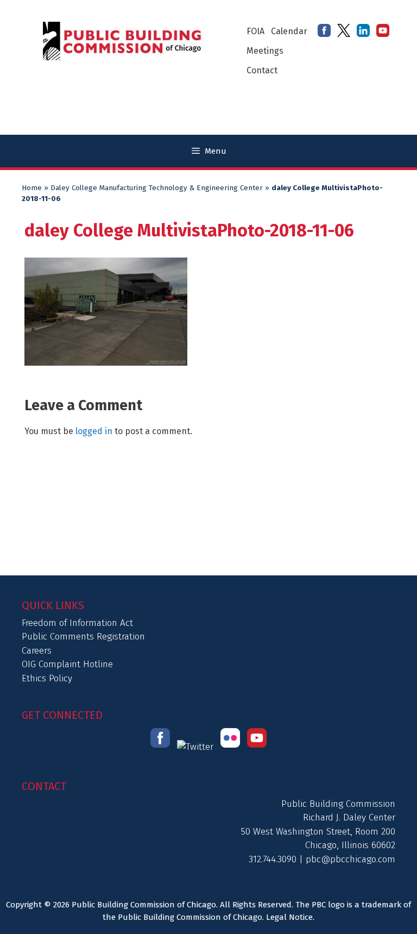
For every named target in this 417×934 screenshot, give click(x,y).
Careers (37, 650)
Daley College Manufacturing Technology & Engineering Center (156, 188)
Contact (262, 70)
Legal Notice (289, 917)
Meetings (265, 51)
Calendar (289, 31)
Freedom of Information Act (77, 623)
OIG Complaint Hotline (67, 664)
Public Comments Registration (83, 636)
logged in (93, 431)
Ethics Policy (47, 678)
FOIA (255, 31)
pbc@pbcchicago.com (350, 859)
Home (32, 188)
